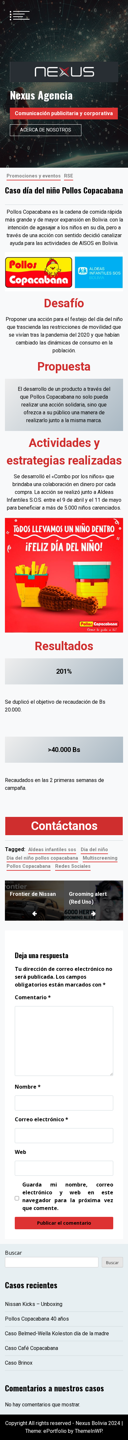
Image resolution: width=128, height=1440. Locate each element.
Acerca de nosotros (45, 130)
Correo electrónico (41, 1119)
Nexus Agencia (41, 94)
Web (20, 1152)
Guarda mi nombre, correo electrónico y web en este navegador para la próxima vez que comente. (67, 1196)
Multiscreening (100, 858)
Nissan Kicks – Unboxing (33, 1304)
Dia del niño (94, 849)
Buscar (13, 1252)
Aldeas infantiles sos (52, 849)
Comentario (33, 997)
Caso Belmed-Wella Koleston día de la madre (57, 1333)
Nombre (28, 1086)
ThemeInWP (88, 1431)
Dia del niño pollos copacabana (42, 858)
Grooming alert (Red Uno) (88, 898)
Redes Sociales (73, 866)
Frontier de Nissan (33, 894)
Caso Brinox (18, 1363)
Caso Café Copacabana (31, 1348)
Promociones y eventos (34, 176)
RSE (68, 176)
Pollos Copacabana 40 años (37, 1319)
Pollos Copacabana (29, 866)
